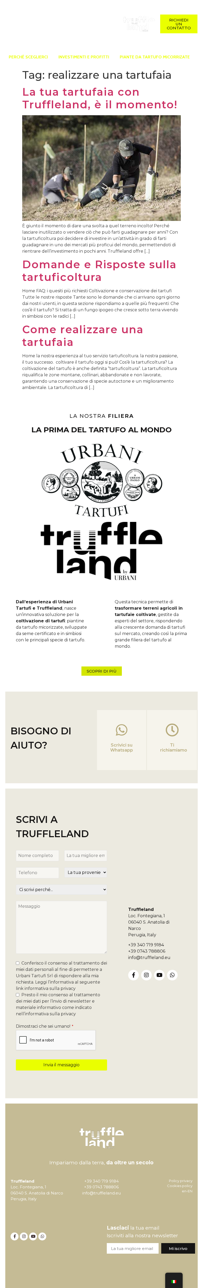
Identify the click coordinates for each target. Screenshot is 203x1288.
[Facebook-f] (19, 17)
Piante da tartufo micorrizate (155, 56)
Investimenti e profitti (83, 56)
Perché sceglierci (28, 56)
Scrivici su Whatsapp (121, 748)
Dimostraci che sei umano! (44, 1026)
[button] (76, 24)
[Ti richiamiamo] (172, 729)
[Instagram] (33, 17)
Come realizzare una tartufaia (83, 336)
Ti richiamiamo (173, 748)
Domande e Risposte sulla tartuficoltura (99, 271)
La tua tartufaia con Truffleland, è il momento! (99, 98)
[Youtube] (159, 975)
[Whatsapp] (26, 30)
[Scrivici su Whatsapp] (121, 729)
